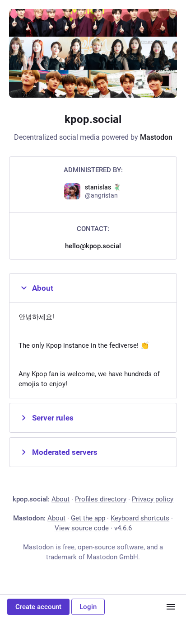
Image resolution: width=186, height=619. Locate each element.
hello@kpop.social (93, 246)
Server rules (53, 417)
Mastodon (156, 137)
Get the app (88, 518)
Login (88, 607)
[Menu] (171, 607)
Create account (38, 607)
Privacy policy (152, 499)
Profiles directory (100, 499)
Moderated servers (65, 452)
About (42, 288)
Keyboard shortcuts (140, 518)
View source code (82, 528)
